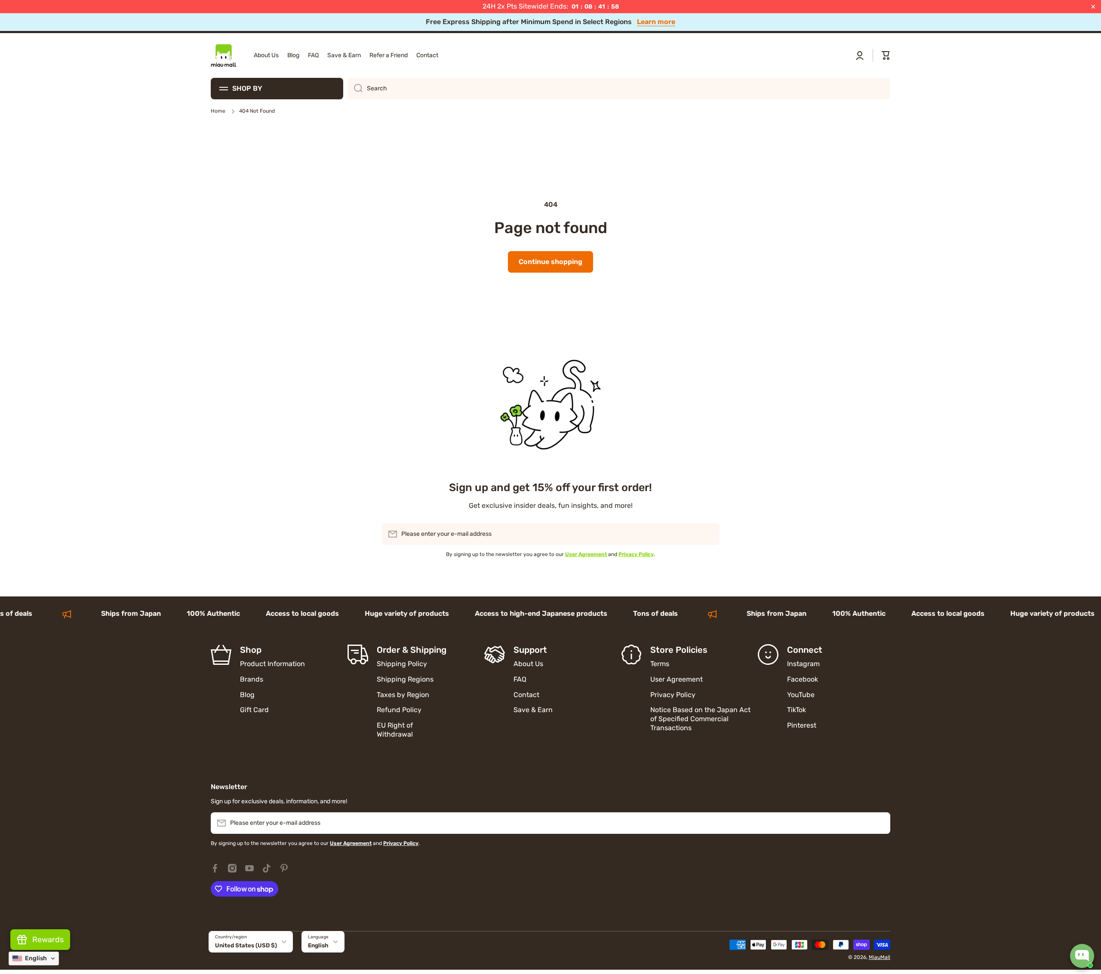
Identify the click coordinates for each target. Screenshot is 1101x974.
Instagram (803, 664)
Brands (251, 679)
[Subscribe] (709, 534)
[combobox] (619, 88)
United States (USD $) (246, 945)
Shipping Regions (405, 679)
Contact (526, 695)
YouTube (801, 695)
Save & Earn (533, 710)
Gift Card (254, 710)
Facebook (802, 679)
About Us (528, 664)
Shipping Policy (402, 664)
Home (218, 111)
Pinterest (801, 725)
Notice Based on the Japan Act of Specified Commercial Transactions (700, 719)
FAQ (520, 679)
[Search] (355, 88)
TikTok (796, 710)
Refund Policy (399, 710)
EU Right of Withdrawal (396, 729)
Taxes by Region (403, 695)
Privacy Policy (672, 695)
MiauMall (879, 957)
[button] (886, 55)
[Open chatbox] (1082, 956)
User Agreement (676, 679)
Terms (659, 664)
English (318, 945)
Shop (250, 650)
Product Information (272, 664)
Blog (247, 695)
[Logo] (224, 55)
